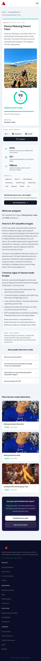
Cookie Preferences (8, 640)
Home (4, 12)
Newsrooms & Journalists (10, 613)
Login (3, 644)
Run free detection (19, 202)
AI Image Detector (14, 12)
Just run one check (20, 525)
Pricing (4, 580)
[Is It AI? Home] (4, 3)
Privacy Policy (6, 631)
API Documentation (8, 590)
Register (4, 649)
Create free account (20, 518)
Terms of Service (7, 636)
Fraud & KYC (6, 622)
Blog (3, 594)
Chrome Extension (8, 576)
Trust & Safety (6, 617)
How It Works (6, 571)
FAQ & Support (6, 599)
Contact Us (5, 603)
